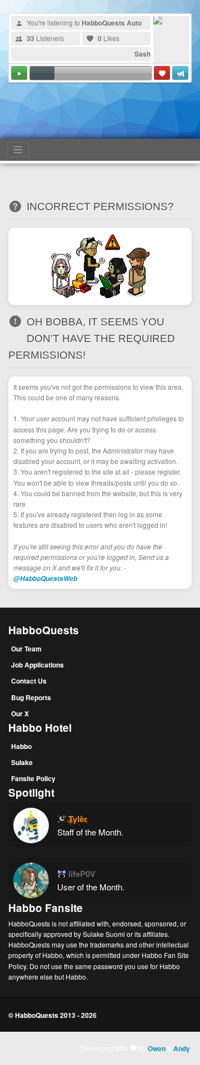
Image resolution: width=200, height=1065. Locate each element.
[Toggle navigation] (18, 149)
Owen (157, 1048)
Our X (20, 714)
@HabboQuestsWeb (45, 578)
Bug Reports (31, 697)
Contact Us (29, 681)
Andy (181, 1048)
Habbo (21, 746)
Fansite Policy (33, 778)
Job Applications (37, 665)
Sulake (22, 762)
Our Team (26, 649)
